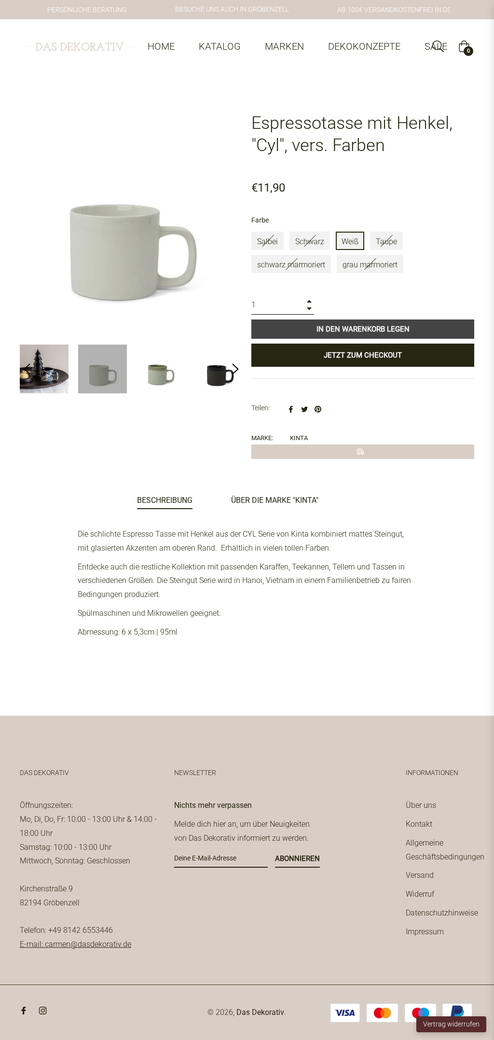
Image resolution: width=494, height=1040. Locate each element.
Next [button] (235, 369)
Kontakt (419, 824)
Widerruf (420, 894)
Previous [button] (27, 369)
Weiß (350, 241)
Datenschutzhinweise (442, 912)
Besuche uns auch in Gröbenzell (232, 9)
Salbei (267, 241)
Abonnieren (297, 858)
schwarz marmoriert (291, 264)
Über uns (421, 805)
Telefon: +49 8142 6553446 (66, 930)
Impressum (425, 931)
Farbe (260, 220)
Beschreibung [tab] (164, 500)
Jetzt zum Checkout (363, 355)
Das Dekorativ (260, 1012)
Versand (420, 875)
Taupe (386, 241)
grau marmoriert (370, 264)
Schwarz (309, 241)
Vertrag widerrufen (451, 1024)
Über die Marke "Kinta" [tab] (274, 500)
